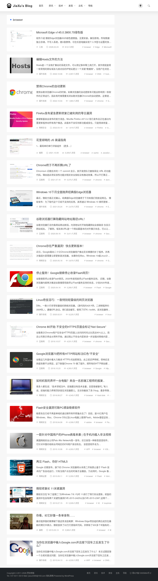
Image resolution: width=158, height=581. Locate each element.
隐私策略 (50, 575)
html (108, 476)
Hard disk (101, 395)
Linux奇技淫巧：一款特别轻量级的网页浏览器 (64, 300)
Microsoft (107, 47)
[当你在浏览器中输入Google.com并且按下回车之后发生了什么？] (21, 549)
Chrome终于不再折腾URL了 (53, 165)
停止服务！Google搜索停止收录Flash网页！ (63, 273)
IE (99, 503)
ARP (88, 560)
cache (96, 152)
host (107, 74)
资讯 (51, 5)
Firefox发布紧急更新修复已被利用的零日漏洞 (64, 113)
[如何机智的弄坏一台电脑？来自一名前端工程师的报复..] (21, 387)
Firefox (100, 127)
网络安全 (42, 127)
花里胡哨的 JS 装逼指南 (51, 140)
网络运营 (42, 476)
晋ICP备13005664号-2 (141, 573)
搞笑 (41, 152)
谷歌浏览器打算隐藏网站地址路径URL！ (61, 219)
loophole (110, 127)
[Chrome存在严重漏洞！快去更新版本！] (21, 252)
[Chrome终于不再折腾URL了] (21, 171)
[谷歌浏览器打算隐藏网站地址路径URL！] (21, 225)
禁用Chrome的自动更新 (51, 86)
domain (109, 179)
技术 (61, 5)
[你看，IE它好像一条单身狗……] (21, 522)
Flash (98, 287)
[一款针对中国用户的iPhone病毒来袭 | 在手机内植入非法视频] (21, 441)
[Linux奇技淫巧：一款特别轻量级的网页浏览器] (21, 306)
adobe (89, 422)
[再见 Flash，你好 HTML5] (21, 468)
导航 (90, 5)
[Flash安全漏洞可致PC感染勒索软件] (21, 414)
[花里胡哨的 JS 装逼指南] (21, 146)
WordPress (69, 575)
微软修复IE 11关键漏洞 (50, 488)
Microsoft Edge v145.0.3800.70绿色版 (59, 32)
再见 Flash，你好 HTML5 (52, 461)
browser (87, 47)
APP (88, 449)
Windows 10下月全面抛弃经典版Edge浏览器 (63, 192)
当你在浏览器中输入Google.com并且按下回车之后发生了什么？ (73, 544)
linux (109, 314)
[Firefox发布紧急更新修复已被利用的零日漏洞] (21, 119)
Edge (97, 47)
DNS (99, 74)
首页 (41, 5)
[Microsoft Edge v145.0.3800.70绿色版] (21, 39)
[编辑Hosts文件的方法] (21, 65)
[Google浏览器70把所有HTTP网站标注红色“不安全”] (21, 360)
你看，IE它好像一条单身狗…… (55, 515)
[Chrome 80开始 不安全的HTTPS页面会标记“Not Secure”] (21, 333)
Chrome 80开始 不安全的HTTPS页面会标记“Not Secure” (71, 327)
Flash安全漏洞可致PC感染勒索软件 (58, 407)
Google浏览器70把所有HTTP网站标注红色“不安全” (67, 354)
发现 (71, 5)
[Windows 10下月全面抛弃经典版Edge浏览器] (21, 198)
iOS (106, 449)
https (108, 368)
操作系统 (42, 74)
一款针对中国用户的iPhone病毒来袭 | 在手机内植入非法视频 (73, 434)
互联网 (42, 179)
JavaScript (107, 152)
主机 (80, 5)
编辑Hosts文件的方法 (49, 59)
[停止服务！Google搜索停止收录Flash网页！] (21, 279)
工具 (41, 47)
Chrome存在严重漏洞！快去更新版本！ (60, 246)
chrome (100, 100)
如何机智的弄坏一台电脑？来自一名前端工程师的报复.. (70, 381)
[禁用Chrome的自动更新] (21, 92)
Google (111, 100)
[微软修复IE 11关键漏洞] (21, 495)
